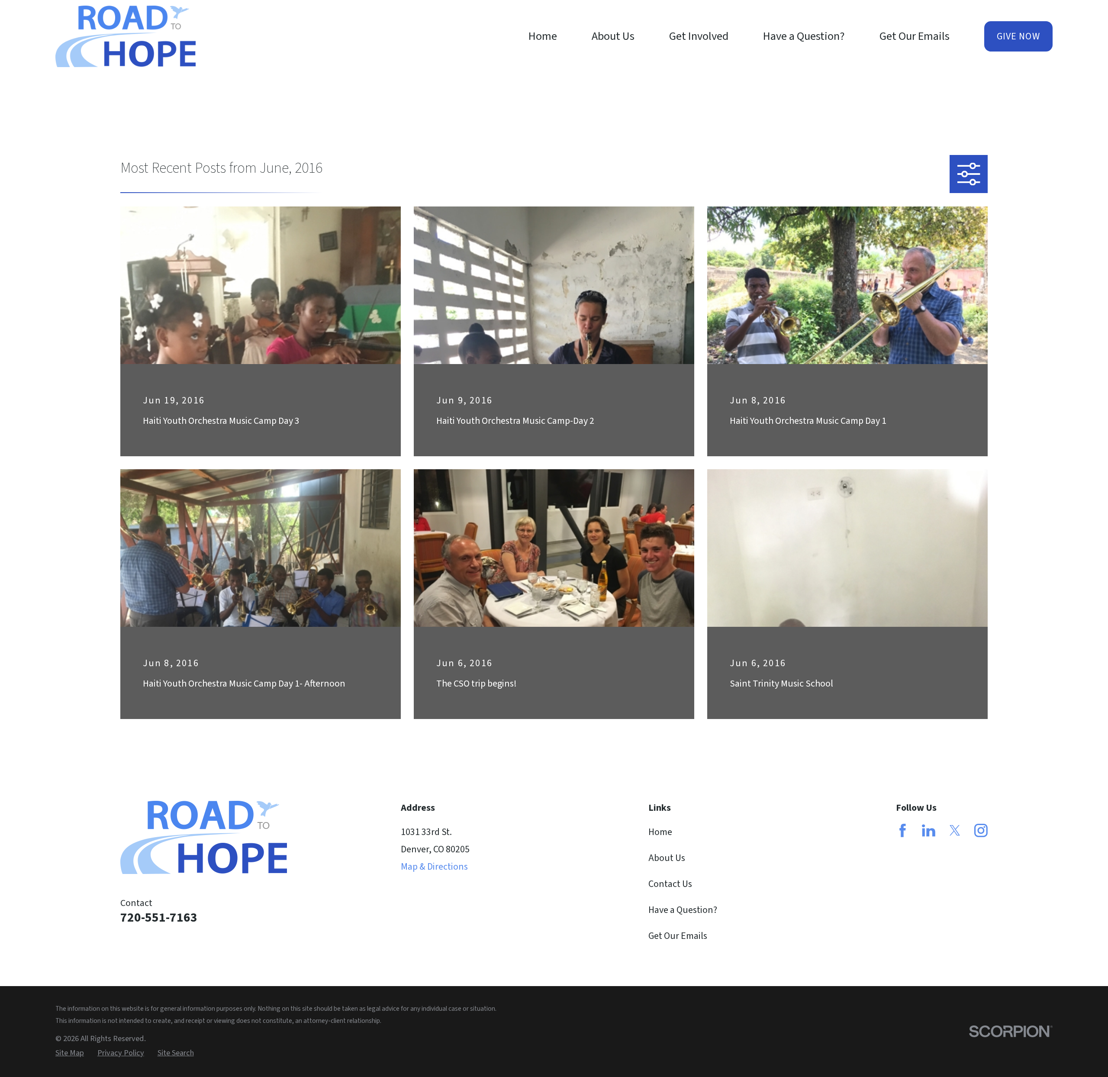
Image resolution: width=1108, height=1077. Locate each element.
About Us (666, 858)
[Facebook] (902, 830)
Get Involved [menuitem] (698, 36)
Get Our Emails (677, 936)
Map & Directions (434, 867)
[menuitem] (69, 1053)
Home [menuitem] (542, 36)
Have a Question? (682, 910)
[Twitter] (955, 830)
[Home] (125, 36)
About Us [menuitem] (613, 36)
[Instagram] (981, 830)
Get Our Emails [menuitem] (914, 36)
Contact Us (670, 884)
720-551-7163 (158, 918)
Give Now (1018, 36)
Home (660, 832)
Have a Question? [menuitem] (804, 36)
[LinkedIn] (928, 830)
